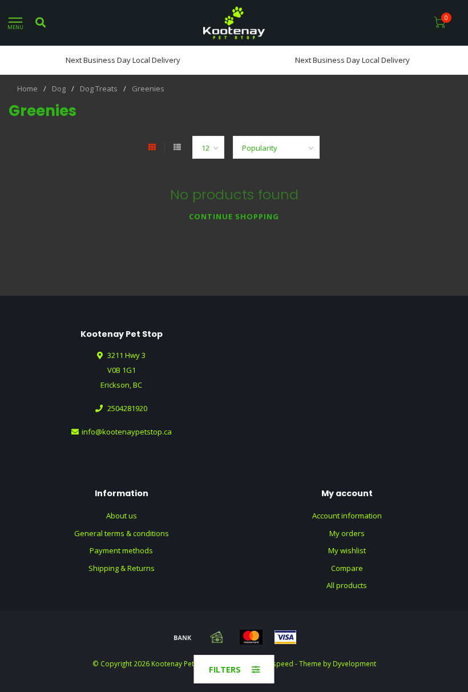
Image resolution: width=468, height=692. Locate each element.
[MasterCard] (251, 637)
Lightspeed (275, 663)
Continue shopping (234, 216)
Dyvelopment (354, 663)
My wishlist (347, 550)
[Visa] (285, 637)
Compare (347, 568)
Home (27, 88)
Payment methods (121, 550)
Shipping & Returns (121, 568)
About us (121, 515)
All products (346, 585)
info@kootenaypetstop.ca (127, 432)
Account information (347, 515)
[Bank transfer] (182, 637)
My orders (347, 533)
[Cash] (217, 637)
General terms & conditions (121, 533)
